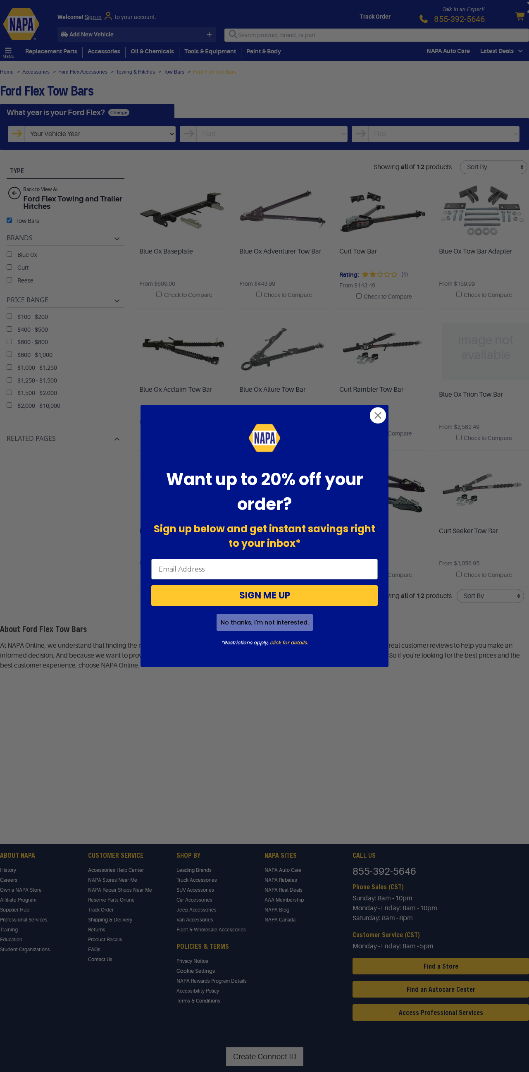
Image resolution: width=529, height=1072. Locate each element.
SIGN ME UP (264, 595)
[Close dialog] (378, 415)
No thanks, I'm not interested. (265, 622)
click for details (288, 642)
